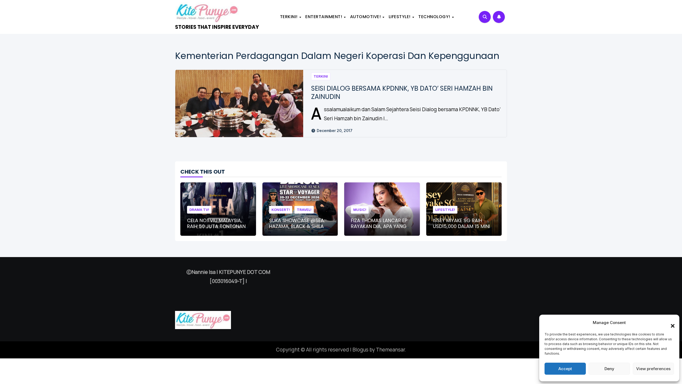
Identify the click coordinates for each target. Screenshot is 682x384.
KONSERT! (280, 209)
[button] (670, 323)
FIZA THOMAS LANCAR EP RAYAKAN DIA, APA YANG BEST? (379, 226)
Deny (609, 368)
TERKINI (321, 76)
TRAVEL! (304, 209)
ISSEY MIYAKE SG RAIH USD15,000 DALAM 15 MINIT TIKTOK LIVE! (463, 226)
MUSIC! (359, 209)
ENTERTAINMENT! (324, 17)
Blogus (360, 349)
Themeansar (390, 349)
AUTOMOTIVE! (366, 17)
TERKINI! (289, 17)
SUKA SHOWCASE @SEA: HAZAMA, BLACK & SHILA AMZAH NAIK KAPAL (297, 226)
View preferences (653, 368)
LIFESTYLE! (400, 17)
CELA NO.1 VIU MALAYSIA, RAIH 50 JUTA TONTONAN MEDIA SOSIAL (216, 226)
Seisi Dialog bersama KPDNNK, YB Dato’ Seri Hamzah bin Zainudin (402, 92)
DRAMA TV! (199, 209)
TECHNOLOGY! (434, 17)
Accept (565, 368)
